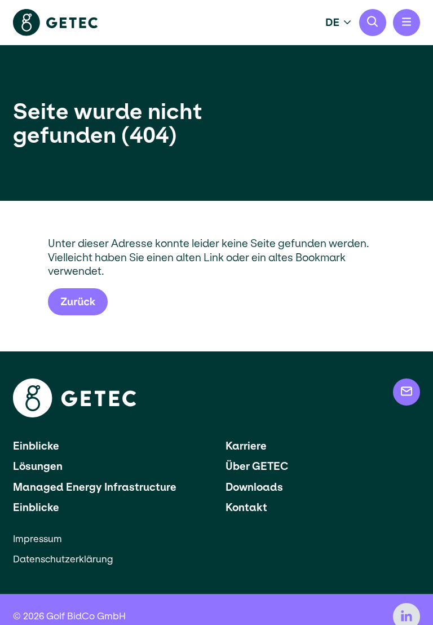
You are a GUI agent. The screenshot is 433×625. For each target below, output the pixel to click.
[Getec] (74, 414)
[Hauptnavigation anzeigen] (406, 22)
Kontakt (246, 507)
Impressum (37, 539)
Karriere (246, 446)
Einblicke (36, 446)
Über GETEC (257, 466)
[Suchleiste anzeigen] (372, 22)
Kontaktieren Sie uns (406, 392)
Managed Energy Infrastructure (94, 487)
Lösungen (38, 466)
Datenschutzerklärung (63, 559)
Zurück (77, 301)
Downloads (254, 487)
